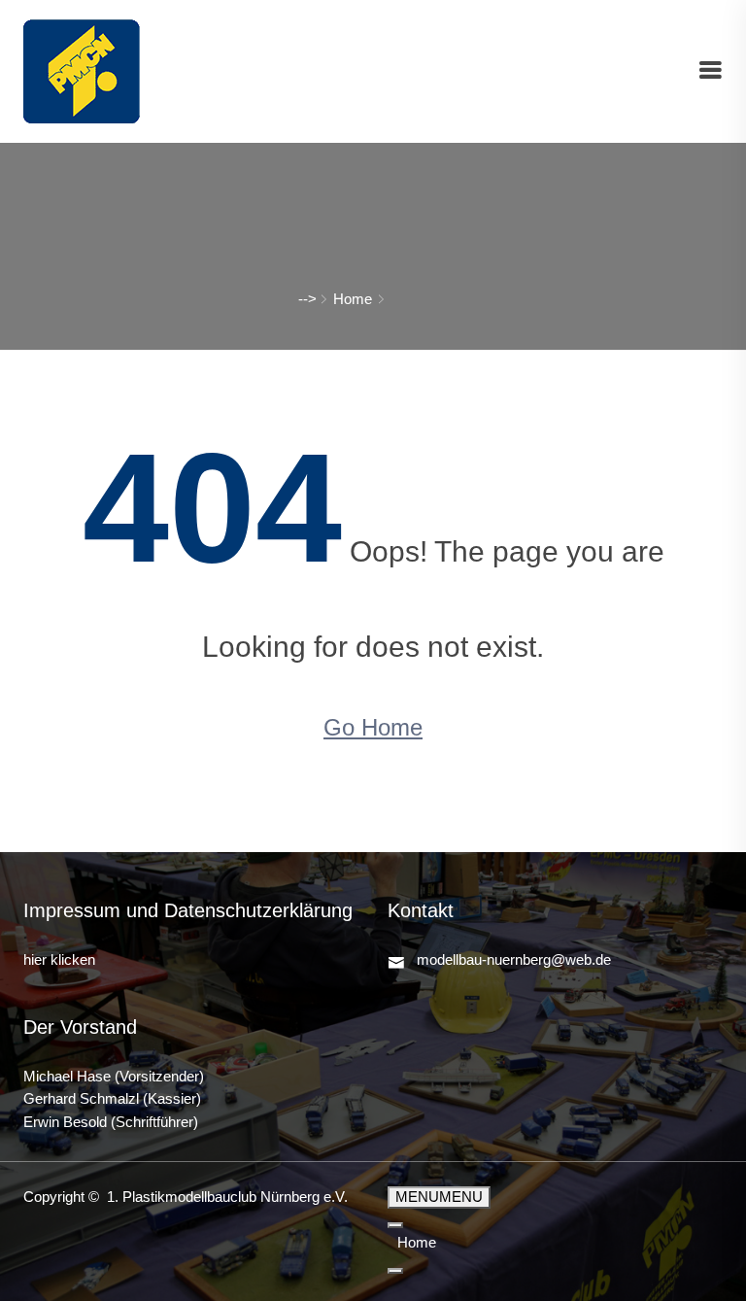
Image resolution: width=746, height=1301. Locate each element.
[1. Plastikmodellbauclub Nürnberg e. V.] (81, 70)
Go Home (373, 727)
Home (352, 299)
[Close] (395, 1271)
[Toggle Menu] (395, 1225)
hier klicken (59, 960)
